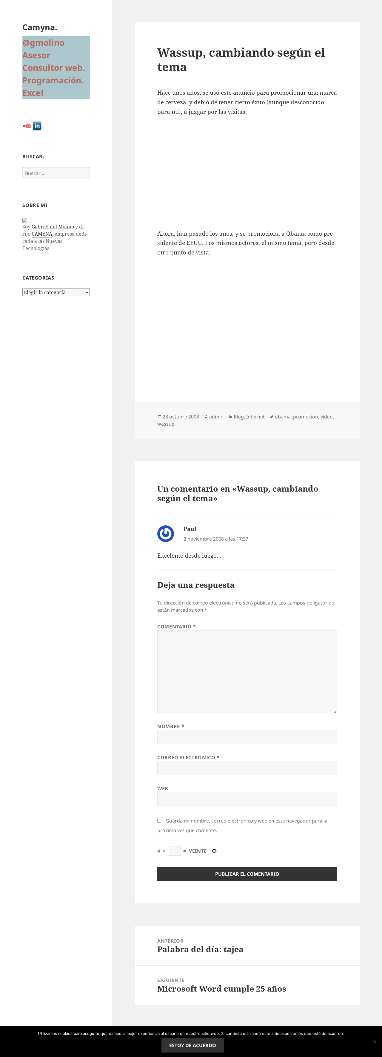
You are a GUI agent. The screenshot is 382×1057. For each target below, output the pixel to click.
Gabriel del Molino (53, 226)
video (327, 416)
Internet (255, 416)
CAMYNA (42, 234)
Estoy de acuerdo (192, 1045)
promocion (305, 416)
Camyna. (39, 27)
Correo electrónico (188, 757)
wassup (166, 424)
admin (216, 416)
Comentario (176, 626)
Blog (239, 416)
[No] (375, 1041)
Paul (190, 529)
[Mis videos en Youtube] (26, 125)
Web (162, 788)
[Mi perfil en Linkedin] (37, 125)
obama (283, 416)
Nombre (170, 726)
